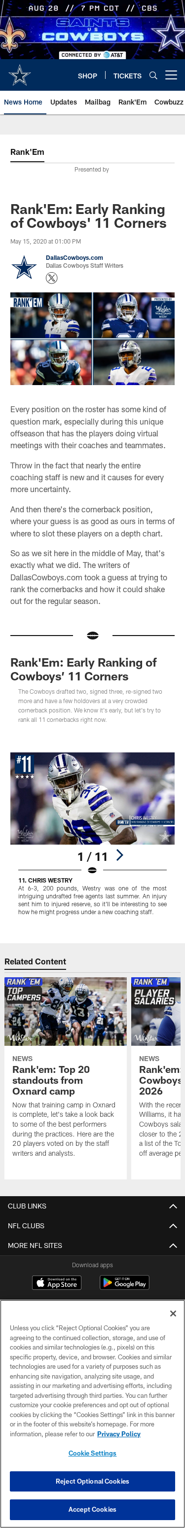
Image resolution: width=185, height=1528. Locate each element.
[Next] (119, 855)
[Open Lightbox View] (92, 834)
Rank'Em (27, 151)
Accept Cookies (92, 1509)
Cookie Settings (93, 1453)
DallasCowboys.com (74, 257)
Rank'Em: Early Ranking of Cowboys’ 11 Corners (83, 669)
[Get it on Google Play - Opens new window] (124, 1288)
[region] (92, 1414)
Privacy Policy (119, 1434)
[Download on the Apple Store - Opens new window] (57, 1284)
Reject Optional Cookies (92, 1481)
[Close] (173, 1313)
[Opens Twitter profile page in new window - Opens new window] (52, 278)
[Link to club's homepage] (20, 71)
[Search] (153, 75)
